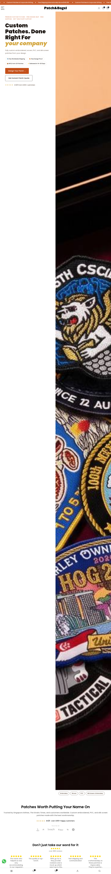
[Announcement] (43, 2)
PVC (82, 793)
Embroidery (64, 793)
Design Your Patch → (17, 71)
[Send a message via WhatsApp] (4, 861)
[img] (55, 848)
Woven (74, 793)
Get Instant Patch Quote (18, 78)
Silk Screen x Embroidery (95, 793)
